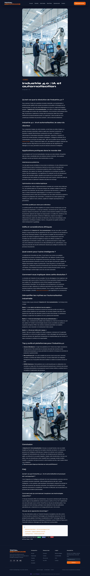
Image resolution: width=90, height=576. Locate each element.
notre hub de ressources (42, 290)
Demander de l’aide (79, 3)
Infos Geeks (42, 3)
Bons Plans (49, 3)
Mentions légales (58, 553)
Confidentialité (58, 555)
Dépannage (33, 555)
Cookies (56, 560)
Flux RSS (45, 560)
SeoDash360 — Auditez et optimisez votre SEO (35, 531)
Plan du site (45, 558)
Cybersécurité (57, 3)
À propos (45, 553)
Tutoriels (36, 3)
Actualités (33, 563)
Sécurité (33, 560)
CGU (56, 558)
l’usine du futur (26, 141)
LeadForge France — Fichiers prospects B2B (34, 533)
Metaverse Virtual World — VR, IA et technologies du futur (37, 529)
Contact (63, 3)
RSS (20, 560)
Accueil (31, 3)
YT (14, 560)
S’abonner (74, 562)
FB (17, 560)
